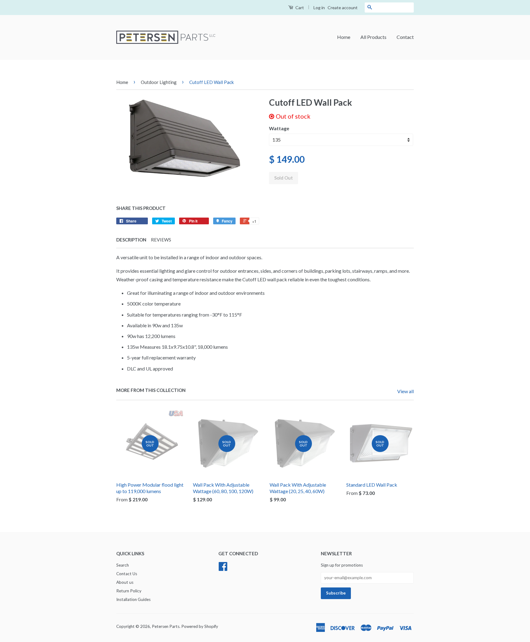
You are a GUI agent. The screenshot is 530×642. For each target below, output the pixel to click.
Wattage (279, 128)
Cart (299, 7)
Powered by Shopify (199, 626)
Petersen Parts (165, 626)
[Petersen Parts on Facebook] (223, 568)
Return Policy (128, 590)
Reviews (161, 239)
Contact (405, 37)
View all (405, 391)
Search (122, 565)
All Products (373, 37)
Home (343, 37)
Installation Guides (133, 599)
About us (124, 582)
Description (131, 239)
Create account (343, 7)
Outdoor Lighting (159, 82)
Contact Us (126, 573)
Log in (319, 7)
